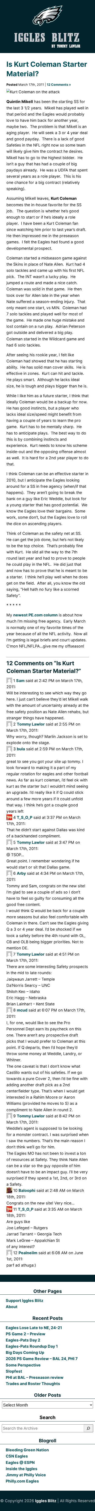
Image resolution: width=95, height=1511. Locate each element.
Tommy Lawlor (31, 724)
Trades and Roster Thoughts (33, 1383)
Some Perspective (23, 1365)
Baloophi (27, 1190)
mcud (22, 1010)
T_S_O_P (24, 817)
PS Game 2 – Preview (25, 1334)
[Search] (88, 1428)
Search (47, 1417)
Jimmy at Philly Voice (26, 1475)
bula (21, 749)
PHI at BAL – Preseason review (34, 1377)
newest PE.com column (35, 615)
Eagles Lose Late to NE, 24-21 (34, 1327)
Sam (20, 680)
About (11, 1306)
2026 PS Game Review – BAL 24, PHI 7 (42, 1358)
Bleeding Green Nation (27, 1450)
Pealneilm (28, 1252)
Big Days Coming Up (25, 1352)
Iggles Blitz (45, 1500)
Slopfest (14, 1371)
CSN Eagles (17, 1456)
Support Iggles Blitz (24, 1300)
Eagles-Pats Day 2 (23, 1340)
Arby (21, 873)
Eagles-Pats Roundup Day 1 (32, 1346)
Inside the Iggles (21, 1468)
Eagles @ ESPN (20, 1462)
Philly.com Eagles (22, 1481)
